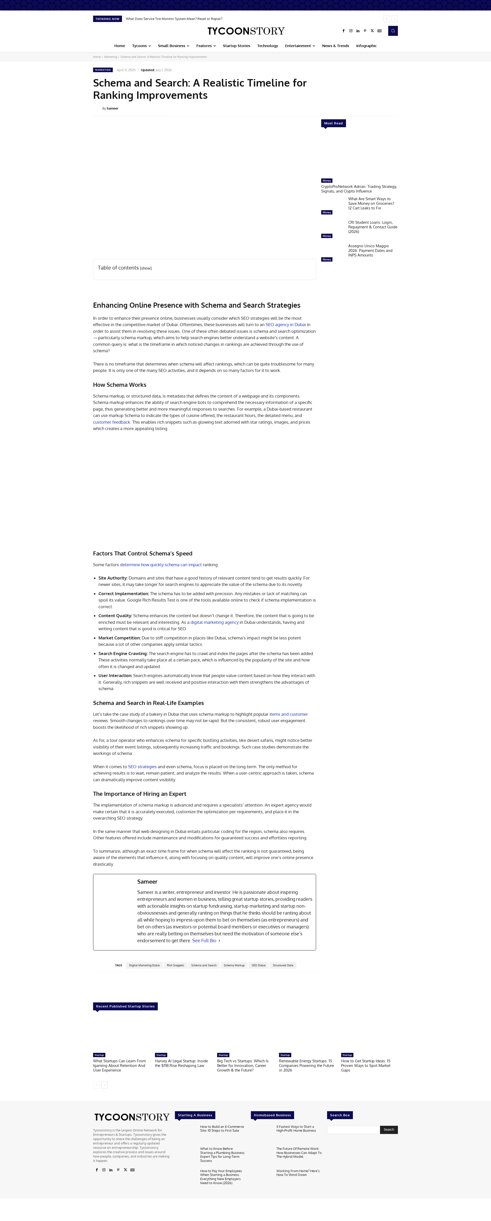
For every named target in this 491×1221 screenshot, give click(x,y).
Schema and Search (204, 965)
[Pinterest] (365, 31)
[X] (372, 31)
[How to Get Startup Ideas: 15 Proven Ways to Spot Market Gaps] (369, 1034)
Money (327, 180)
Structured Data (283, 965)
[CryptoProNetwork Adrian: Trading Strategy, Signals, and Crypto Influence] (359, 155)
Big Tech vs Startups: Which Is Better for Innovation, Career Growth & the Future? (243, 1065)
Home (97, 57)
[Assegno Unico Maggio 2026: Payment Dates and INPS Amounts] (332, 254)
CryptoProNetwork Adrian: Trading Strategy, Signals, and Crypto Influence (359, 189)
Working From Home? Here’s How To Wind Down (298, 1173)
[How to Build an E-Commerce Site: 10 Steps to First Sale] (185, 1134)
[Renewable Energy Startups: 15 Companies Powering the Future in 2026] (307, 1034)
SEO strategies (142, 766)
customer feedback (111, 422)
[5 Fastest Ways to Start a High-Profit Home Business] (261, 1134)
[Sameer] (97, 108)
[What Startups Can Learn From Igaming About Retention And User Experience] (121, 1034)
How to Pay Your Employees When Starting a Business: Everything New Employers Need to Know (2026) (221, 1177)
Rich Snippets (175, 965)
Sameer (112, 108)
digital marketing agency (215, 622)
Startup (99, 1055)
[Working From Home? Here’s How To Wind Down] (261, 1178)
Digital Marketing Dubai (144, 965)
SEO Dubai (259, 965)
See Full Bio (204, 940)
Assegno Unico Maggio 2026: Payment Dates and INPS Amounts (370, 250)
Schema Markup (234, 965)
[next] (395, 19)
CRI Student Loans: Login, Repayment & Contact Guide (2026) (372, 227)
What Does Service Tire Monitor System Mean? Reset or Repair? (174, 19)
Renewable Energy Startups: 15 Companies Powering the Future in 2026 (306, 1065)
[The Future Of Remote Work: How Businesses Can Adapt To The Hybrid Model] (261, 1156)
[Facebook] (343, 31)
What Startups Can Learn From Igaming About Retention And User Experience (119, 1065)
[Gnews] (379, 31)
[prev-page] (96, 1085)
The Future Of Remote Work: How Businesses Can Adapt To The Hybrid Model (299, 1153)
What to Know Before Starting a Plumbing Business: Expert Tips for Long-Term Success (222, 1155)
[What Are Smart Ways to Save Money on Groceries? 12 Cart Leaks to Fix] (332, 207)
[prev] (386, 19)
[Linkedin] (358, 31)
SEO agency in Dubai (286, 324)
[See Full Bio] (219, 940)
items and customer (289, 714)
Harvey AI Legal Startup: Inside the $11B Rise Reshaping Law (181, 1063)
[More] (401, 108)
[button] (393, 31)
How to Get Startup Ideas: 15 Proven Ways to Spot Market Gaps (365, 1065)
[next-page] (104, 1085)
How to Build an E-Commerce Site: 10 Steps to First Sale (222, 1128)
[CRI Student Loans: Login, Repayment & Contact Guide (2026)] (332, 230)
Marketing (110, 57)
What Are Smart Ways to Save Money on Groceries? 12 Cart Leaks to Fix (371, 203)
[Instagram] (350, 31)
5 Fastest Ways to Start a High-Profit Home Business (296, 1128)
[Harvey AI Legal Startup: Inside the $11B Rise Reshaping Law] (183, 1034)
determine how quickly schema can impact (161, 564)
